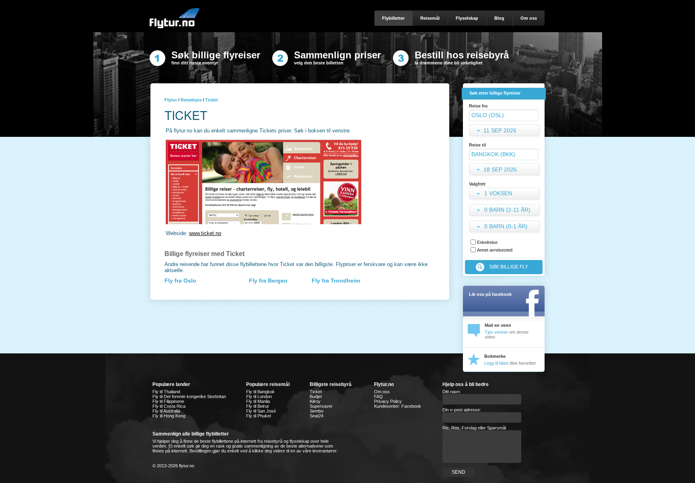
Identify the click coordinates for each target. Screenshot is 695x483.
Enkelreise (487, 242)
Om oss (382, 391)
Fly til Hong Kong (168, 415)
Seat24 (316, 415)
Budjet (316, 396)
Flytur (170, 99)
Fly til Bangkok (260, 391)
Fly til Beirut (257, 406)
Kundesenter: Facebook (397, 406)
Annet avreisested (494, 250)
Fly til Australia (166, 411)
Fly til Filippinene (168, 401)
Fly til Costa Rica (168, 406)
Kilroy (315, 401)
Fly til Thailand (166, 391)
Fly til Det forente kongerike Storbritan (189, 396)
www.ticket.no (205, 233)
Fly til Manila (258, 401)
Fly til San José (261, 411)
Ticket (316, 391)
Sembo (316, 411)
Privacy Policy (388, 401)
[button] (505, 194)
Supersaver (321, 406)
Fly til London (259, 396)
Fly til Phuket (258, 415)
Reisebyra (191, 99)
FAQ (378, 396)
